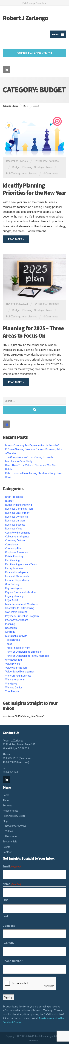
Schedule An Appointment (34, 53)
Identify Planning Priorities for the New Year (34, 189)
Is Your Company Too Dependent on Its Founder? (32, 445)
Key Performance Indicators (20, 592)
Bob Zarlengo (13, 173)
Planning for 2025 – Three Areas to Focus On (33, 332)
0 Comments (51, 173)
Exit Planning (12, 560)
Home (6, 795)
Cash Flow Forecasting (17, 532)
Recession (11, 628)
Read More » (16, 239)
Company (9, 925)
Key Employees (13, 588)
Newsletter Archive (16, 826)
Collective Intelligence (17, 536)
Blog (5, 821)
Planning (27, 167)
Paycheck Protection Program (22, 616)
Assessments (10, 810)
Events (6, 846)
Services (7, 805)
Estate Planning (14, 556)
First (5, 900)
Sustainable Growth (16, 635)
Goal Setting (12, 584)
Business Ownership (16, 516)
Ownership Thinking (16, 612)
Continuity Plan (13, 548)
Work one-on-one (15, 679)
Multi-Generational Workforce (21, 604)
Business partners (15, 520)
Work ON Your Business (18, 675)
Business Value (13, 528)
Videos (9, 831)
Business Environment (17, 512)
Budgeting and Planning (18, 504)
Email (12, 866)
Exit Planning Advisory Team (21, 564)
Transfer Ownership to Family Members (27, 655)
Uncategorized (13, 659)
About (6, 800)
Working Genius (13, 687)
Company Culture (15, 540)
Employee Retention (16, 552)
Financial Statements (17, 576)
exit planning (30, 173)
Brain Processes (14, 496)
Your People (12, 691)
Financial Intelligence (16, 572)
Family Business (14, 568)
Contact (7, 852)
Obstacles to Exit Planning (19, 608)
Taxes (49, 167)
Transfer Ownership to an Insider (23, 651)
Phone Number (13, 961)
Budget (16, 167)
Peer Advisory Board (16, 620)
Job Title (9, 943)
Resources (11, 836)
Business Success (15, 524)
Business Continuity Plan (19, 508)
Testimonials (10, 841)
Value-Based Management (20, 671)
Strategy (39, 167)
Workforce (11, 683)
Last (5, 916)
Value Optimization (16, 667)
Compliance (12, 544)
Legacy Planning (14, 596)
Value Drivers (12, 663)
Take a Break (12, 639)
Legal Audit (11, 600)
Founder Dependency (17, 580)
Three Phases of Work (17, 647)
